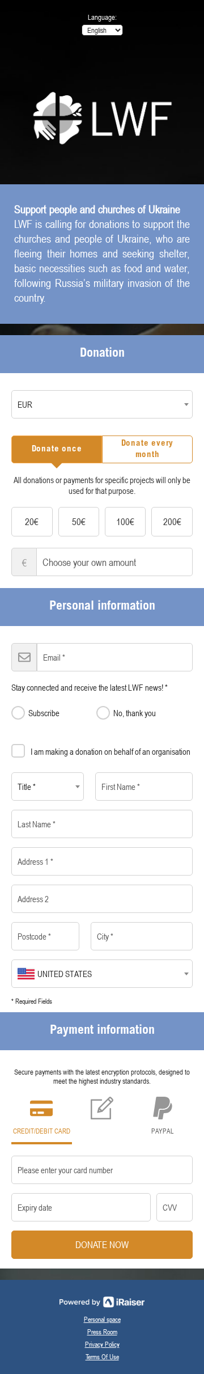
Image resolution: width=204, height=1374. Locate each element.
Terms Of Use (102, 1356)
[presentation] (56, 449)
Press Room (102, 1331)
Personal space (102, 1319)
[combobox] (102, 404)
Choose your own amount (24, 562)
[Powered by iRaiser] (102, 1302)
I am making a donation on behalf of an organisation (110, 751)
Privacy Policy (102, 1343)
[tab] (56, 449)
